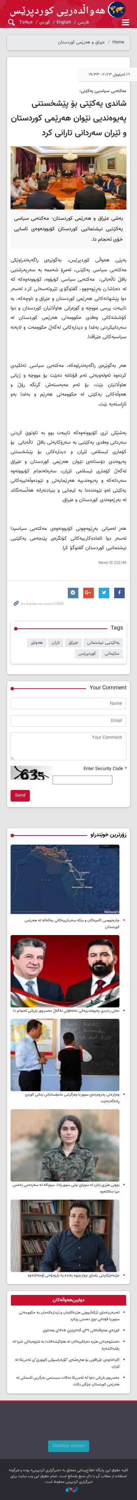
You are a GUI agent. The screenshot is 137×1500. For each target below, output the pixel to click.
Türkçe (26, 22)
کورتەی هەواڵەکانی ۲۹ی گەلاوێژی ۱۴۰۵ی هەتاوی (81, 1331)
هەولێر (37, 642)
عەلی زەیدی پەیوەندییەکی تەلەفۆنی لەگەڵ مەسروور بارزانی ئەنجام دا (66, 1011)
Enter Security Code (105, 769)
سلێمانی (112, 653)
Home (118, 42)
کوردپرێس (87, 653)
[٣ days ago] (65, 1145)
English (64, 22)
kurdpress (68, 9)
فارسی (83, 22)
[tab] (68, 1300)
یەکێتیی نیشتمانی (103, 642)
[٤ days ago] (65, 881)
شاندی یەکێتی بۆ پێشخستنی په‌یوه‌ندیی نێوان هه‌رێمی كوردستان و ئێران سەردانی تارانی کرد (68, 118)
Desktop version (69, 1446)
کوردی (44, 22)
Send (20, 795)
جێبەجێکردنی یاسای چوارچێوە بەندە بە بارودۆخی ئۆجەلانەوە (73, 1276)
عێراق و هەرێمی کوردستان (81, 42)
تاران (56, 642)
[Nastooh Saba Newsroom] (68, 1490)
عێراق (73, 642)
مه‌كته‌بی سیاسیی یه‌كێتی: (102, 91)
